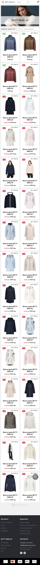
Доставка (4, 528)
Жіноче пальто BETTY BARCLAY (10, 150)
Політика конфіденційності (28, 525)
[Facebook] (21, 553)
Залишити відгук (25, 531)
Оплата (3, 525)
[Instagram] (24, 553)
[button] (35, 477)
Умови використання (26, 528)
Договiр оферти (25, 522)
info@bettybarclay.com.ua (28, 545)
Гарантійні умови (25, 533)
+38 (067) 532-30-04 (26, 543)
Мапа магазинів (5, 545)
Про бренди (4, 542)
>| (27, 505)
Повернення (4, 531)
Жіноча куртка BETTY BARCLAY (10, 56)
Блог (2, 551)
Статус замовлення (6, 522)
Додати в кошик (11, 59)
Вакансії (3, 548)
